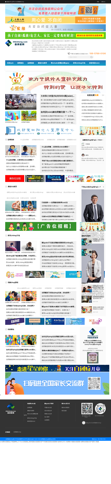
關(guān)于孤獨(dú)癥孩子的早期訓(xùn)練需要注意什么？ (63, 306)
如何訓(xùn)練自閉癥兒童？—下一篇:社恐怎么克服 (65, 112)
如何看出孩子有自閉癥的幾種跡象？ (54, 167)
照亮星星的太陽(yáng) (11, 122)
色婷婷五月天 (61, 442)
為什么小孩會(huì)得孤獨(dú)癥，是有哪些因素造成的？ (25, 166)
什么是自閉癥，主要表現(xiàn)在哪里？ (20, 160)
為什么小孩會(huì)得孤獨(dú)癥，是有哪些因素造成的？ (61, 153)
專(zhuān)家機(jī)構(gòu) (31, 414)
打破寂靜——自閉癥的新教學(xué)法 (55, 202)
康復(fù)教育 (30, 410)
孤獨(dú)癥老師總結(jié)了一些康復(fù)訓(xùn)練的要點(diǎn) (64, 350)
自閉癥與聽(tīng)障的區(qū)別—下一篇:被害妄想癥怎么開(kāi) (62, 103)
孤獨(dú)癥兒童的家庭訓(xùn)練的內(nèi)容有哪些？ (24, 312)
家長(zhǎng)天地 (32, 418)
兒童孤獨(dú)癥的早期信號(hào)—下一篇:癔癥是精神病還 (61, 116)
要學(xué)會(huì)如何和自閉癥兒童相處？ (56, 313)
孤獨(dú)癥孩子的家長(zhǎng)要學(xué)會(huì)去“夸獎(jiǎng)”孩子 (65, 266)
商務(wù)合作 (48, 413)
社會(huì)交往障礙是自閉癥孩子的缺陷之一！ (57, 216)
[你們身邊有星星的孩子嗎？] (28, 246)
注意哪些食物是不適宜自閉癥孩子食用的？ (56, 354)
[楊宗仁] (95, 209)
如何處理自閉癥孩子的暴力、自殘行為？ (56, 310)
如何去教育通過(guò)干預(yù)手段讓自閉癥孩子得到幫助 (26, 353)
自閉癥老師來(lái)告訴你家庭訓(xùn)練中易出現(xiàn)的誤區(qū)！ (65, 346)
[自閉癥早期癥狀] (28, 116)
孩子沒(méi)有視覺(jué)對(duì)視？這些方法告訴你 (19, 156)
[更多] (102, 139)
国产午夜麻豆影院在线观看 (48, 442)
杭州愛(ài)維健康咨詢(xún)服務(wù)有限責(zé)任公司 (93, 103)
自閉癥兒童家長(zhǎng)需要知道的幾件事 (20, 259)
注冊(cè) (103, 1)
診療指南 (29, 407)
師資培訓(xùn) (31, 421)
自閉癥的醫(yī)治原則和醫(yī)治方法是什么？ (57, 156)
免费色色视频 (84, 442)
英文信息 (40, 49)
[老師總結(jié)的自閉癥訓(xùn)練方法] (28, 340)
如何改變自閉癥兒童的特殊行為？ (53, 296)
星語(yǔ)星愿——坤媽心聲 (12, 252)
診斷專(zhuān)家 (49, 45)
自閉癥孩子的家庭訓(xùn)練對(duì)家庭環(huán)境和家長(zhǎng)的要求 (67, 252)
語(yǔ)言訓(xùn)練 (37, 41)
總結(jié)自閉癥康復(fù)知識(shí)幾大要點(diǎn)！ (59, 360)
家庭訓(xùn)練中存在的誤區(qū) (17, 265)
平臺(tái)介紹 (48, 407)
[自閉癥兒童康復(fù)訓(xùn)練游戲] (28, 296)
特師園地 (34, 51)
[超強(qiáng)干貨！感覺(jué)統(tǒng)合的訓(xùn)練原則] (12, 206)
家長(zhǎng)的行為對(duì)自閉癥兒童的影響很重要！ (60, 249)
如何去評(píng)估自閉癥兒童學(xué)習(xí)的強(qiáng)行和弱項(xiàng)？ (67, 336)
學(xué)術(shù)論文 (50, 49)
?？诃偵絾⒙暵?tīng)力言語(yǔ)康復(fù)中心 (93, 116)
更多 (103, 95)
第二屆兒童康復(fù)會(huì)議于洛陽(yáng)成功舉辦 (59, 100)
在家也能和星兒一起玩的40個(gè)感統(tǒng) (33, 212)
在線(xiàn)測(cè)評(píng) (41, 47)
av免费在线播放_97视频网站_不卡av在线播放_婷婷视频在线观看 (20, 442)
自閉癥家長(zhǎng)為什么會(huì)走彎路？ (56, 260)
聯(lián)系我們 (65, 407)
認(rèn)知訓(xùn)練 (49, 41)
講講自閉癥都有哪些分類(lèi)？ (56, 150)
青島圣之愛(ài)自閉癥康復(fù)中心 (92, 120)
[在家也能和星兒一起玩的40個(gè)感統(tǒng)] (28, 206)
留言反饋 (64, 410)
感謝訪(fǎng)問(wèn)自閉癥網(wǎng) (15, 1)
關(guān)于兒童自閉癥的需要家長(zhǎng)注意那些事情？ (62, 243)
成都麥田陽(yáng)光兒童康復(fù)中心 (93, 100)
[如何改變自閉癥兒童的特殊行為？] (87, 299)
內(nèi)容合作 (48, 410)
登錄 (98, 1)
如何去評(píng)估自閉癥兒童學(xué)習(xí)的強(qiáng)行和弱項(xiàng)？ (34, 350)
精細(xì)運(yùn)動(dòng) (56, 47)
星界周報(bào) (42, 51)
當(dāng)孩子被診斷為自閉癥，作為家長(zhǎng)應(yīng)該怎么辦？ (30, 256)
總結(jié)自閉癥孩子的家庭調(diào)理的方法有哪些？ (60, 343)
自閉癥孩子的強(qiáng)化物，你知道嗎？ (56, 293)
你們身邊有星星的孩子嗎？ (28, 252)
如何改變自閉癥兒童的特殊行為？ (18, 309)
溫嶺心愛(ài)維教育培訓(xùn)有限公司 (93, 107)
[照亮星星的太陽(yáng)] (12, 116)
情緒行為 (40, 43)
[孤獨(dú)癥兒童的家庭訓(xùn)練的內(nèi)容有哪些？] (87, 309)
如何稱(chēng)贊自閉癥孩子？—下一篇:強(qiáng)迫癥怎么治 (62, 119)
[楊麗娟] (95, 263)
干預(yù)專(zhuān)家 (61, 45)
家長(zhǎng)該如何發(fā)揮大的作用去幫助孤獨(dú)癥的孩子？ (64, 257)
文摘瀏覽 (34, 49)
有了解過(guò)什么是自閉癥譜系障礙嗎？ (56, 164)
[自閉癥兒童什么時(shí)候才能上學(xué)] (12, 296)
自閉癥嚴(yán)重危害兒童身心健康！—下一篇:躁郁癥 (59, 123)
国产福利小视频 (94, 442)
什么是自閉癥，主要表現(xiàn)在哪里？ (56, 147)
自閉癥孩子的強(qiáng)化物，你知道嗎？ (20, 306)
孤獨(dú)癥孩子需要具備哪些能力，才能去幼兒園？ (60, 246)
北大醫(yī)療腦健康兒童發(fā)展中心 (93, 110)
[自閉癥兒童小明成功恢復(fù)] (87, 242)
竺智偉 (88, 144)
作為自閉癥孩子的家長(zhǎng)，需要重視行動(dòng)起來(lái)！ (66, 263)
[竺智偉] (83, 144)
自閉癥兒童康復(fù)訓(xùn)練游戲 (30, 302)
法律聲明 (46, 420)
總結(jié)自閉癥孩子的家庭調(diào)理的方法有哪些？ (24, 356)
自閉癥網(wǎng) (17, 432)
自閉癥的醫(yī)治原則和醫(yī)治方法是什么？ (22, 170)
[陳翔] (83, 155)
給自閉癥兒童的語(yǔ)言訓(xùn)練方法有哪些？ (23, 219)
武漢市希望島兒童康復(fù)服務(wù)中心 (93, 113)
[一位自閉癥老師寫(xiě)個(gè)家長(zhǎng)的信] (12, 340)
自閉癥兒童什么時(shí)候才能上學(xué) (15, 302)
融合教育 (67, 41)
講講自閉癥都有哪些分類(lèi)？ (17, 163)
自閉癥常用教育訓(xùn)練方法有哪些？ (20, 315)
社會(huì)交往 (59, 41)
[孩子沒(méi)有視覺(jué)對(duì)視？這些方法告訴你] (12, 150)
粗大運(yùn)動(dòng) (71, 47)
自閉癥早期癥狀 (25, 122)
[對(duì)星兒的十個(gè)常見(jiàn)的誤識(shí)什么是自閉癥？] (28, 150)
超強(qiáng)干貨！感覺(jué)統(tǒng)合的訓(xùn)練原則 (20, 212)
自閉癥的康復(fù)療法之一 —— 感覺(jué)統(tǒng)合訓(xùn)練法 (29, 215)
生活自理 (46, 43)
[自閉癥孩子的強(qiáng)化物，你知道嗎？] (87, 288)
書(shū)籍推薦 (61, 49)
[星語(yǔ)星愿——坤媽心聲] (12, 246)
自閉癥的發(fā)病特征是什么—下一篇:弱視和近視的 (59, 107)
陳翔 (87, 155)
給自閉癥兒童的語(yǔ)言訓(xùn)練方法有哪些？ (58, 209)
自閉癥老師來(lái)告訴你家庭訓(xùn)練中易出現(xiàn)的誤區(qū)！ (32, 359)
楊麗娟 (84, 283)
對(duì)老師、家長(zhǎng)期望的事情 (19, 262)
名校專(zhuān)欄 (71, 49)
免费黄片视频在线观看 (73, 442)
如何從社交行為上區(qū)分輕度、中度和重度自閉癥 (60, 170)
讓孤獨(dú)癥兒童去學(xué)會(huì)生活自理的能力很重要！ (62, 220)
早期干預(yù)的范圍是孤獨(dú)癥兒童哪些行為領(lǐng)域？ (62, 161)
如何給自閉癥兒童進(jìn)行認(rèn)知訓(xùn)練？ (59, 212)
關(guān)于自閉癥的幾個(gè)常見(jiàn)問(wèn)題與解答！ (62, 357)
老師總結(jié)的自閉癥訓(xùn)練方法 (31, 346)
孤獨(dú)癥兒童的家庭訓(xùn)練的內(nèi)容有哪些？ (60, 299)
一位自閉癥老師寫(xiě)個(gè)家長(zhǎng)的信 (17, 346)
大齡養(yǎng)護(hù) (37, 45)
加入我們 (46, 417)
